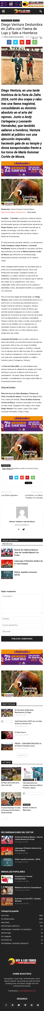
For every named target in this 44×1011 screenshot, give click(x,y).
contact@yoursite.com (27, 991)
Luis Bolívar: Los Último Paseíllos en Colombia (34, 496)
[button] (40, 11)
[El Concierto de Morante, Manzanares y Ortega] (7, 713)
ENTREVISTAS (6, 940)
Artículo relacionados (10, 540)
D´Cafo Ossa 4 (20, 732)
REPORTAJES (6, 933)
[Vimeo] (25, 1005)
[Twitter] (24, 529)
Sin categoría (6, 936)
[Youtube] (38, 1005)
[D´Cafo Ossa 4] (7, 735)
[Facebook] (19, 529)
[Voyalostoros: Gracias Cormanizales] (7, 879)
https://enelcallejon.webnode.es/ (13, 212)
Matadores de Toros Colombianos (28, 887)
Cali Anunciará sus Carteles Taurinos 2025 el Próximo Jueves (32, 785)
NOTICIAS (16, 20)
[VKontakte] (31, 1005)
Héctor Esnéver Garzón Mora (14, 37)
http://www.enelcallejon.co (22, 525)
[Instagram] (12, 1005)
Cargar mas (21, 755)
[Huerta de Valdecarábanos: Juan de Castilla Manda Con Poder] (7, 553)
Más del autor (8, 544)
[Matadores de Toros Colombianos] (7, 890)
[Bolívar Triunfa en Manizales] (33, 799)
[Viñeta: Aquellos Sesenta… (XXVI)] (7, 575)
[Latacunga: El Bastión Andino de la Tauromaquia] (7, 564)
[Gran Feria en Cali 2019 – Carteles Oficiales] (7, 902)
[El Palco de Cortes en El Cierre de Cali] (11, 774)
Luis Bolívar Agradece (9, 495)
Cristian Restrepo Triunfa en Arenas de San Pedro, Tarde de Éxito (10, 810)
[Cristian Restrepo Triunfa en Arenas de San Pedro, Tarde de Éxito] (11, 799)
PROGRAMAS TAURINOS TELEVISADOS (16, 929)
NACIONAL (27, 804)
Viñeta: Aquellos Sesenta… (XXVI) (27, 859)
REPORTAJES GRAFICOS (10, 926)
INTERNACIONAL (6, 20)
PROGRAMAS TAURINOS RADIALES (14, 943)
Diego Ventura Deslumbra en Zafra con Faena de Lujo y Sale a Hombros (20, 468)
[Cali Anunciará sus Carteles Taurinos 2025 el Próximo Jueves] (33, 774)
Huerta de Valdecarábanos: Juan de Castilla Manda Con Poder (26, 552)
